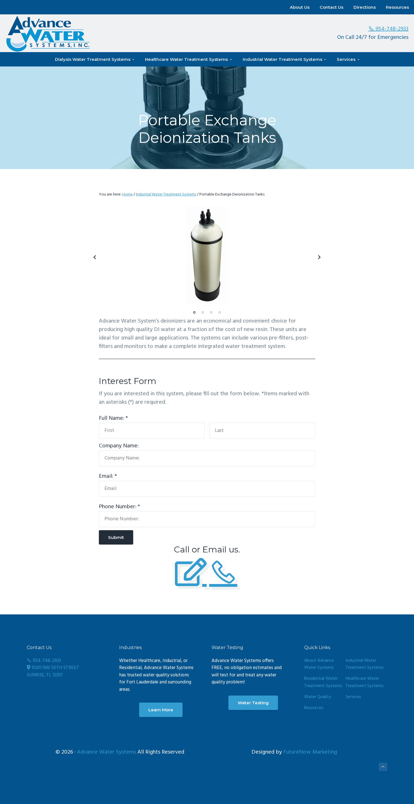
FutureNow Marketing (310, 752)
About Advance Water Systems (319, 664)
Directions (364, 7)
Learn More (160, 709)
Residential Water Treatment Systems (323, 682)
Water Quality (317, 697)
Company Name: (119, 445)
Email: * (108, 476)
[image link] (207, 255)
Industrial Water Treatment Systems (365, 664)
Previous (94, 257)
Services (353, 697)
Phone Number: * (119, 506)
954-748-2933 (391, 29)
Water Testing (253, 702)
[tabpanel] (207, 255)
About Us (300, 7)
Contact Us (331, 7)
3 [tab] (211, 312)
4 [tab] (219, 312)
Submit (116, 537)
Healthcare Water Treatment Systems (365, 682)
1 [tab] (194, 312)
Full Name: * (113, 418)
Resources (397, 7)
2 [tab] (203, 312)
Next (319, 257)
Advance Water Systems (106, 752)
